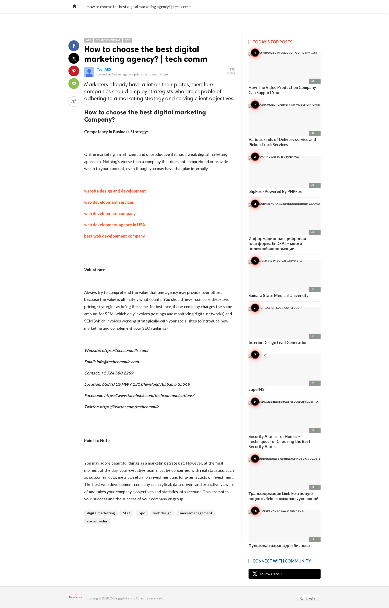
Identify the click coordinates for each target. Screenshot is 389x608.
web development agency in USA (114, 224)
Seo (127, 40)
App (88, 40)
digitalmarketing (101, 513)
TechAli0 (104, 69)
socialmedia (97, 521)
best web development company (114, 236)
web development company (110, 213)
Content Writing (108, 40)
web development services (109, 202)
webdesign (162, 513)
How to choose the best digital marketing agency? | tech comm (146, 54)
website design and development (115, 190)
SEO (126, 513)
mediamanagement (196, 513)
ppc (142, 513)
